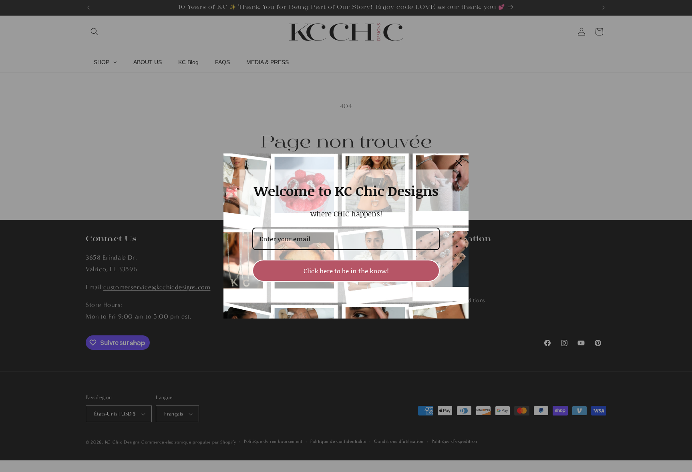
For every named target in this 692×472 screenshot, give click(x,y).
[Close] (459, 163)
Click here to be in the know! (346, 270)
